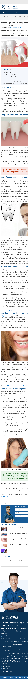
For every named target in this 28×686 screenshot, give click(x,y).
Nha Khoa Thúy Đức (9, 7)
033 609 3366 (6, 666)
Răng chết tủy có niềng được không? (16, 310)
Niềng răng (4, 316)
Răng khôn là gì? (6, 72)
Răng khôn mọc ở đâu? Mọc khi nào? (11, 74)
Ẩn (10, 69)
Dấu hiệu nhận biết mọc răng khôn (11, 76)
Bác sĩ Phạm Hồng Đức (15, 27)
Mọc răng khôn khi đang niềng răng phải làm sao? (15, 81)
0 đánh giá (10, 500)
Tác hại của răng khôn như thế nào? (11, 79)
